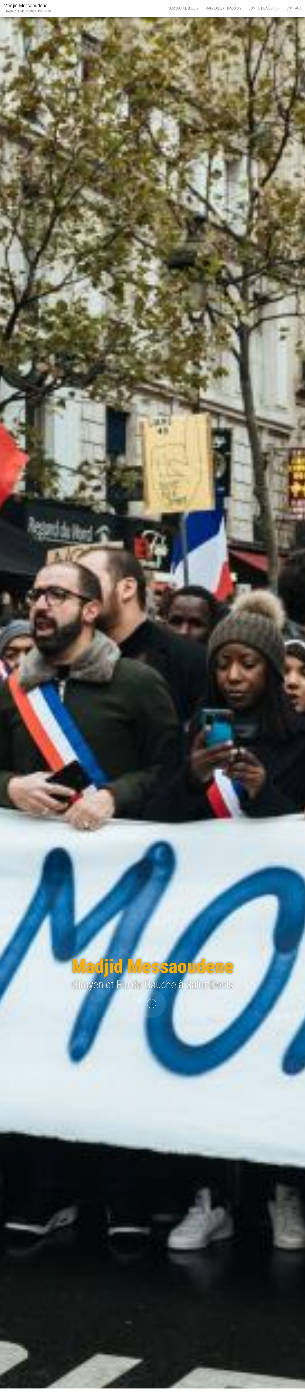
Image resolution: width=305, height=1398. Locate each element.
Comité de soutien (264, 8)
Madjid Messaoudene (25, 6)
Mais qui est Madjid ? (223, 8)
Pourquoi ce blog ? (182, 8)
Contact (294, 8)
